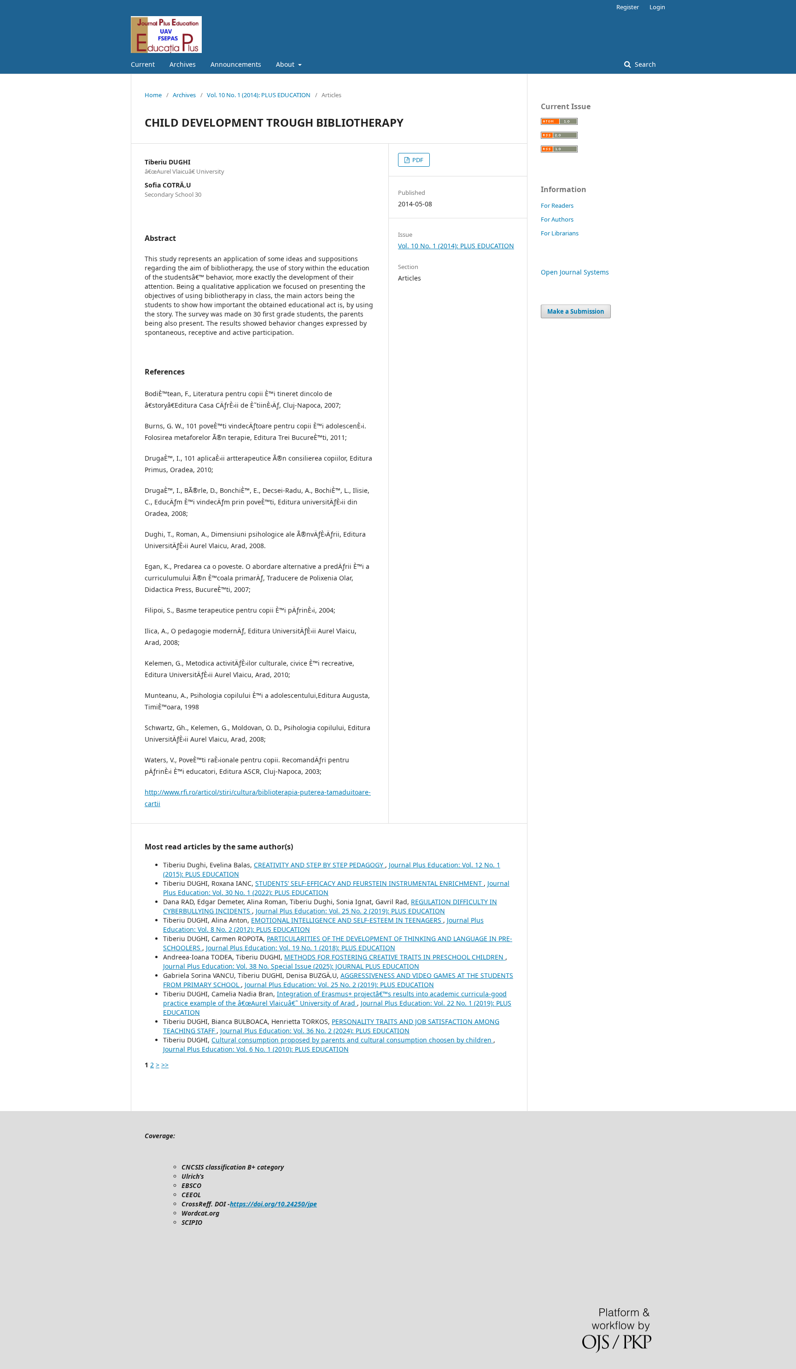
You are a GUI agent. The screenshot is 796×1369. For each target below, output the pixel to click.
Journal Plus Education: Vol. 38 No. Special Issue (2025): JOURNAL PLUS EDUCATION (291, 966)
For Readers (557, 205)
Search (644, 64)
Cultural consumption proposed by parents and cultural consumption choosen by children (352, 1040)
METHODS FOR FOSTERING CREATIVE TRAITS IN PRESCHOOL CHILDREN (394, 957)
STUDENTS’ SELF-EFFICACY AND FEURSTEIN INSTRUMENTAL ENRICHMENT (369, 883)
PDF (417, 160)
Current (143, 64)
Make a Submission (575, 311)
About (286, 64)
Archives (183, 64)
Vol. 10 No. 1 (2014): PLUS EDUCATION (258, 95)
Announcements (236, 64)
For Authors (557, 219)
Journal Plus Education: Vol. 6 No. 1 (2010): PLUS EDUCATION (256, 1049)
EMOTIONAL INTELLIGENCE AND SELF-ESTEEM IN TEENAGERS (347, 920)
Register (627, 7)
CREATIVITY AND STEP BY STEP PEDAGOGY (319, 864)
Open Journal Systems (575, 272)
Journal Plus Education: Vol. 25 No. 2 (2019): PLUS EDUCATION (350, 911)
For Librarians (560, 233)
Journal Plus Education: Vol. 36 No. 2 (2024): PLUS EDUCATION (315, 1030)
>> (165, 1064)
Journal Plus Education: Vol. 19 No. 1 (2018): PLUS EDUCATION (300, 947)
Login (657, 7)
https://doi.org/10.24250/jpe (273, 1203)
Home (153, 95)
